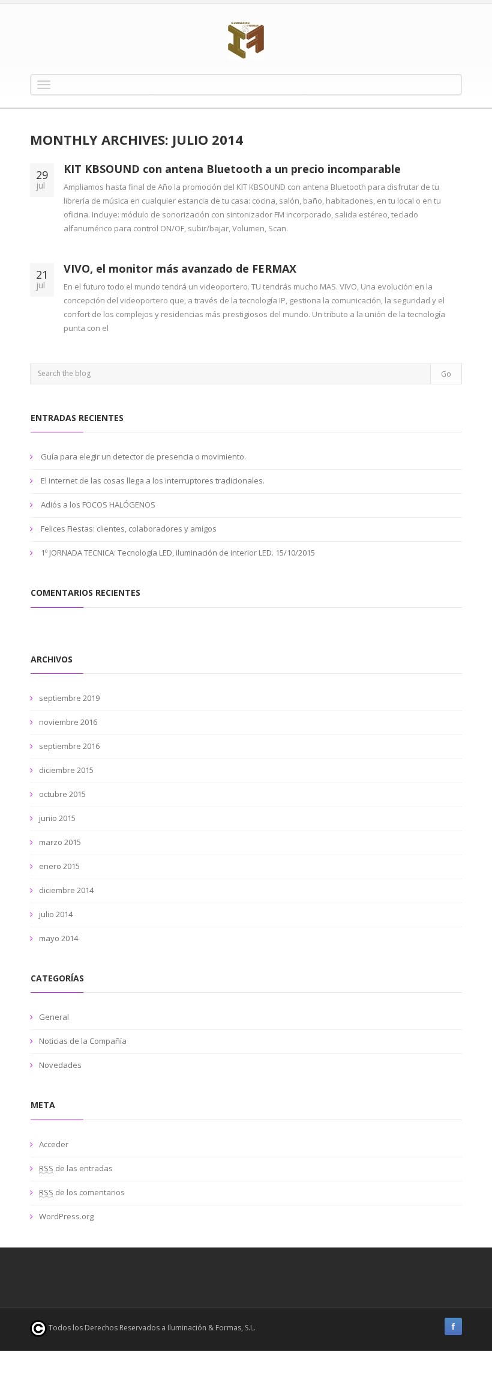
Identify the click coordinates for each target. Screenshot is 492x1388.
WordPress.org (66, 1216)
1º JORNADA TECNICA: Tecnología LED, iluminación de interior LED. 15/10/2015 (178, 552)
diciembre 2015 (66, 770)
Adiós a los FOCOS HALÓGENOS (98, 504)
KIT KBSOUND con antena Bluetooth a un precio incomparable (232, 169)
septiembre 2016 (69, 746)
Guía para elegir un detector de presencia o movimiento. (143, 456)
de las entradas (76, 1168)
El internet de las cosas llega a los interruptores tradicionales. (153, 480)
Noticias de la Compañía (83, 1040)
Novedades (60, 1064)
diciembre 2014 (66, 890)
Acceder (53, 1144)
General (54, 1016)
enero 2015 (59, 866)
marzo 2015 (60, 842)
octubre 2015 (62, 794)
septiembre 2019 (69, 697)
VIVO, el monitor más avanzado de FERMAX (180, 268)
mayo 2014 (58, 938)
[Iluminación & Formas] (246, 40)
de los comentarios (82, 1192)
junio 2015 (57, 818)
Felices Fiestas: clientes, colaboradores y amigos (129, 528)
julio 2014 (56, 914)
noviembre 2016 (68, 722)
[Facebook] (453, 1326)
